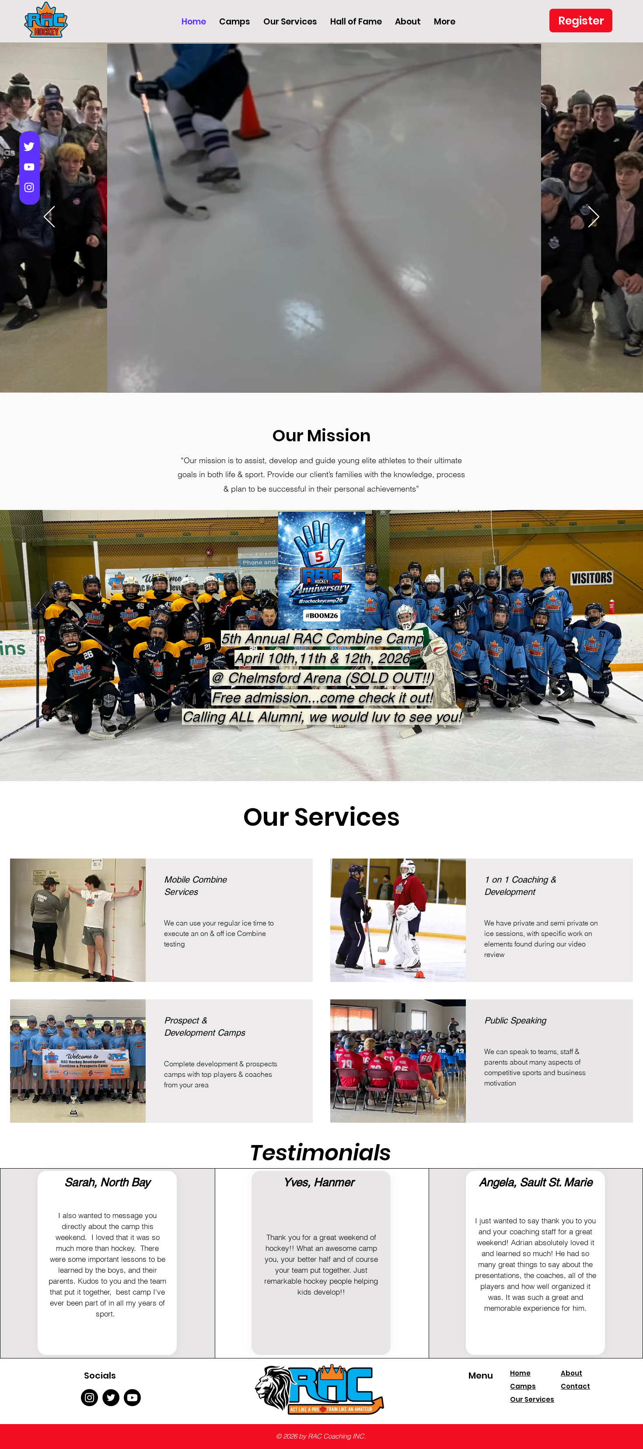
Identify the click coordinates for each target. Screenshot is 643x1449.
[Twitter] (29, 146)
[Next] (593, 217)
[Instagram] (29, 187)
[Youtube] (132, 1397)
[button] (530, 384)
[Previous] (49, 217)
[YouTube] (29, 167)
